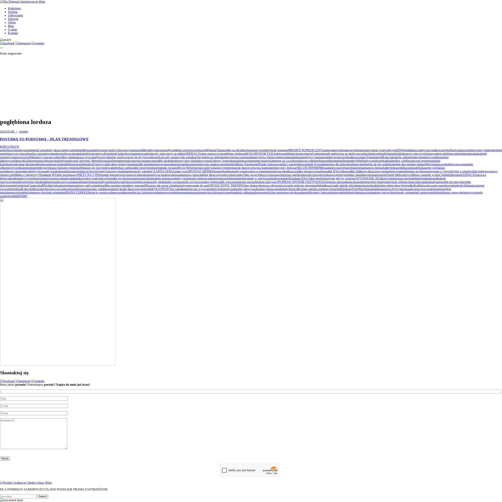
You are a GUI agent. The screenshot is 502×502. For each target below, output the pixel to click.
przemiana (69, 185)
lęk (214, 171)
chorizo (283, 175)
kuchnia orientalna (53, 192)
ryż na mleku (177, 153)
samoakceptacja (17, 164)
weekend (379, 153)
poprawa (436, 164)
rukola (348, 189)
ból (67, 164)
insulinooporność (260, 192)
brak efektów (400, 182)
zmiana (286, 157)
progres (74, 164)
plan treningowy (281, 192)
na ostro (293, 175)
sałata (46, 182)
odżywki (391, 150)
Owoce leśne (104, 157)
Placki (362, 189)
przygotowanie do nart (194, 185)
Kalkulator (14, 8)
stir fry (314, 164)
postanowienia (378, 175)
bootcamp (52, 160)
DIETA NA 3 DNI (88, 175)
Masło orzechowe (185, 150)
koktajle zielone (401, 157)
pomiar (250, 157)
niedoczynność (203, 160)
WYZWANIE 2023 (369, 178)
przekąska (471, 153)
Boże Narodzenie (247, 164)
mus (233, 167)
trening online (196, 178)
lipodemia (15, 178)
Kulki (417, 185)
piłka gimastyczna (308, 171)
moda (407, 150)
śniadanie (328, 167)
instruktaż (29, 167)
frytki (463, 185)
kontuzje (32, 164)
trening (124, 160)
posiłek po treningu (120, 178)
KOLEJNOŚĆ (161, 189)
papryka (268, 160)
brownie (70, 153)
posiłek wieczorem (227, 182)
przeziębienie (229, 178)
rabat (383, 167)
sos (384, 171)
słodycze (67, 150)
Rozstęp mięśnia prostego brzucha (318, 189)
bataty (85, 182)
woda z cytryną (441, 171)
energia (27, 182)
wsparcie (339, 167)
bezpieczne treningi (418, 160)
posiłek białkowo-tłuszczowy (364, 171)
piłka (437, 178)
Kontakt (13, 33)
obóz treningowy (66, 175)
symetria (401, 171)
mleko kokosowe (164, 178)
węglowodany (227, 175)
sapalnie (29, 150)
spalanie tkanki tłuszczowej (125, 189)
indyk (87, 153)
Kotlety (149, 150)
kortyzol (386, 178)
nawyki (189, 160)
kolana (430, 178)
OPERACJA (193, 153)
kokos (92, 182)
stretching (6, 150)
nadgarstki (72, 189)
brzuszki (89, 150)
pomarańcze (409, 189)
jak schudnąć (189, 157)
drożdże (441, 192)
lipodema (144, 175)
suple (255, 189)
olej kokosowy (109, 171)
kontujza (303, 175)
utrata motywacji (268, 182)
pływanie (370, 160)
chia (156, 150)
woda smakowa (212, 164)
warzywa (64, 182)
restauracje (39, 160)
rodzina (358, 150)
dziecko (294, 153)
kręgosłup (179, 175)
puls (191, 164)
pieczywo (471, 192)
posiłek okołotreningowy (169, 160)
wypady (94, 178)
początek (276, 157)
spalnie (226, 164)
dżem (233, 164)
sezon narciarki (248, 182)
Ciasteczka (34, 185)
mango (428, 171)
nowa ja (190, 175)
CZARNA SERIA (163, 171)
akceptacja (305, 153)
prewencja (122, 175)
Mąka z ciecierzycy (27, 175)
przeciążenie (17, 192)
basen (440, 157)
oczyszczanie (425, 189)
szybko (341, 171)
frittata (83, 167)
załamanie (359, 185)
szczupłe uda (336, 185)
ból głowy (112, 164)
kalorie (349, 167)
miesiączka (350, 182)
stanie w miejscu (257, 178)
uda (260, 189)
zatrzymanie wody (374, 150)
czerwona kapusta (260, 167)
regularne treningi (358, 164)
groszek (54, 182)
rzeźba (33, 178)
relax (199, 150)
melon (319, 160)
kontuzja (133, 160)
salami (148, 153)
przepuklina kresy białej (476, 150)
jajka (388, 153)
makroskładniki (71, 178)
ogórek (198, 164)
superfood (230, 192)
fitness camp (419, 175)
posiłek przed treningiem (145, 167)
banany (430, 153)
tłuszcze (292, 171)
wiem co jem (256, 171)
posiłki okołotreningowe (150, 164)
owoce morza (19, 153)
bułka (351, 157)
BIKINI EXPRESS (77, 192)
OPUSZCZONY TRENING (226, 185)
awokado (276, 189)
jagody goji (403, 192)
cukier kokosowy (213, 167)
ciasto (162, 150)
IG (94, 164)
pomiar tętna (108, 175)
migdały (242, 178)
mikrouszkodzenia (108, 160)
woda (208, 178)
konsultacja (23, 171)
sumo (239, 175)
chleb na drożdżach (236, 150)
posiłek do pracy (450, 182)
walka (283, 171)
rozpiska (424, 182)
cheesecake (196, 167)
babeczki (416, 157)
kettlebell (78, 150)
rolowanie (281, 153)
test (231, 171)
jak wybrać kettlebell (440, 175)
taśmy (388, 182)
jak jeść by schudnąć (344, 178)
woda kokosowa (326, 175)
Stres (393, 192)
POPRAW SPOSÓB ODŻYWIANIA (302, 182)
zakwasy (348, 150)
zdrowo (168, 175)
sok (132, 164)
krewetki (338, 192)
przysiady (379, 182)
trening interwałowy (389, 185)
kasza (407, 167)
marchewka (46, 189)
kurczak (456, 150)
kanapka (170, 164)
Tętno (370, 157)
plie (321, 171)
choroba (137, 182)
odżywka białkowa (431, 150)
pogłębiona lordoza (233, 153)
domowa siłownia (270, 185)
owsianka (360, 157)
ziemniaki (372, 189)
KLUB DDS (306, 167)
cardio (363, 153)
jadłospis (125, 192)
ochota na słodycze (347, 153)
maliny (352, 160)
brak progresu (279, 150)
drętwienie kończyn (107, 150)
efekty (427, 164)
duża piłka (243, 192)
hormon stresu (335, 182)
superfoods (222, 171)
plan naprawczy (211, 153)
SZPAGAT (469, 175)
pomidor (328, 160)
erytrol (259, 157)
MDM (318, 167)
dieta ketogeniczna (222, 189)
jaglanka (455, 185)
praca (198, 175)
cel (60, 178)
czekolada (458, 153)
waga (145, 182)
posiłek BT (330, 171)
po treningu (72, 167)
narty (328, 178)
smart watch (182, 171)
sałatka (79, 153)
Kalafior (28, 160)
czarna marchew (440, 185)
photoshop (14, 189)
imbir (14, 196)
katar (59, 185)
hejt (462, 192)
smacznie (413, 182)
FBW (400, 150)
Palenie (211, 150)
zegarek (457, 175)
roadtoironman (178, 192)
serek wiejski (433, 167)
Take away (250, 175)
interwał (108, 167)
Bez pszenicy (113, 185)
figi (342, 189)
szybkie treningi (315, 178)
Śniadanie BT (47, 175)
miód (82, 164)
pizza (302, 160)
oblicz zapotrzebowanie (295, 164)
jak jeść (348, 185)
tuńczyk (104, 178)
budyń (353, 192)
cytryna (40, 171)
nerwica (133, 175)
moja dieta (374, 167)
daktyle (51, 185)
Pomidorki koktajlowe (118, 153)
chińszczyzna (265, 175)
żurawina (84, 189)
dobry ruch (181, 178)
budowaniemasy (48, 164)
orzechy (390, 189)
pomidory (328, 157)
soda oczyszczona (194, 182)
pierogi (216, 178)
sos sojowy (453, 192)
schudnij (411, 178)
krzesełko (408, 185)
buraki (414, 167)
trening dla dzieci (336, 164)
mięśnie (421, 178)
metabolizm (340, 160)
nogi (370, 182)
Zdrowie (13, 19)
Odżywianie (15, 15)
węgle (85, 178)
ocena (142, 160)
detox (35, 189)
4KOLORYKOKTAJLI (260, 153)
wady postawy (172, 157)
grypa (343, 175)
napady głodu (156, 182)
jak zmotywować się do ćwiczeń (132, 157)
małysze (435, 182)
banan (471, 185)
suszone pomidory (259, 150)
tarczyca (101, 164)
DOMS (22, 196)
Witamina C (36, 157)
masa (190, 192)
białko (324, 185)
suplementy (201, 192)
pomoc (54, 178)
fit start (331, 153)
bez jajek (210, 182)
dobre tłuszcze (210, 175)
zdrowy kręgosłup (223, 160)
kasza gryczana (86, 157)
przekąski (371, 185)
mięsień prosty (419, 192)
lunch (463, 182)
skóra (356, 167)
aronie (11, 185)
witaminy (18, 150)
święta (123, 150)
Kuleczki (26, 189)
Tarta (390, 175)
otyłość (447, 150)
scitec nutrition (99, 189)
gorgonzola (341, 157)
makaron (75, 182)
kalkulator (389, 160)
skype (312, 175)
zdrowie (228, 157)
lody (32, 171)
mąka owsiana (174, 182)
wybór (267, 189)
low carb (401, 160)
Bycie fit (183, 167)
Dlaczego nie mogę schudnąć (162, 185)
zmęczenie (239, 157)
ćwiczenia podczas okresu (297, 185)
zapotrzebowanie (115, 182)
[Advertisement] (251, 86)
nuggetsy (303, 157)
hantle (316, 185)
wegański (282, 178)
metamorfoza (272, 171)
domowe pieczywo (414, 153)
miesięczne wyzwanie (197, 189)
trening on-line (415, 171)
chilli (141, 150)
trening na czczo (283, 160)
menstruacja (398, 178)
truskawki (363, 192)
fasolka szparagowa (39, 153)
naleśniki (396, 153)
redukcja (40, 167)
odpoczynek (429, 157)
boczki (212, 192)
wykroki (37, 182)
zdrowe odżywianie (87, 185)
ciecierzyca (97, 153)
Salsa (421, 167)
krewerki (337, 150)
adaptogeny (162, 192)
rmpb (227, 167)
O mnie (12, 29)
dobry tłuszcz (54, 150)
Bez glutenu (69, 157)
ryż (48, 167)
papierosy (138, 153)
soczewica (22, 157)
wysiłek (310, 160)
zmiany (73, 171)
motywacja (156, 175)
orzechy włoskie (141, 171)
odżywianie (240, 171)
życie (398, 189)
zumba (322, 164)
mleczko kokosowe (143, 192)
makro (89, 164)
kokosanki (62, 171)
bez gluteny (252, 185)
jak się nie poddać (380, 164)
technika (392, 167)
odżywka (50, 171)
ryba (127, 164)
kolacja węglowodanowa (104, 192)
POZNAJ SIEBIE (200, 171)
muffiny (309, 192)
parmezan (138, 178)
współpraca (16, 160)
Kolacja (387, 157)
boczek (425, 185)
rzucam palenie (53, 157)
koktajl (378, 157)
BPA (44, 185)
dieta (421, 164)
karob (379, 160)
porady (100, 182)
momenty (374, 192)
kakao (382, 189)
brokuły (391, 171)
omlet (400, 167)
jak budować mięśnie (210, 157)
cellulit (446, 164)
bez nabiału (177, 189)
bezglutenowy (33, 192)
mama (61, 164)
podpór (432, 192)
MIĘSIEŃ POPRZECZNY (305, 150)
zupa (276, 175)
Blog (11, 26)
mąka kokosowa (270, 164)
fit (288, 153)
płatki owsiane (169, 167)
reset (102, 185)
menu (324, 153)
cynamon (132, 150)
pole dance (242, 167)
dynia (18, 185)
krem (25, 185)
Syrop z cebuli (460, 171)
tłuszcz (415, 150)
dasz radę (124, 167)
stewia (150, 160)
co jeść (267, 157)
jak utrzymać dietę (86, 160)
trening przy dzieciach (284, 167)
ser (338, 175)
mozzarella (181, 164)
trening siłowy (243, 189)
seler (115, 167)
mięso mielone (443, 153)
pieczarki (9, 175)
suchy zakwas (160, 153)
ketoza (293, 189)
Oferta (12, 22)
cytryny (385, 192)
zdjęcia (170, 150)
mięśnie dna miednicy (404, 164)
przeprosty (43, 178)
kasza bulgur (57, 167)
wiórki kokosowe (480, 171)
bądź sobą (40, 150)
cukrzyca (406, 175)
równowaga (457, 164)
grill (204, 150)
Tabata (220, 150)
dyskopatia (297, 192)
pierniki (147, 189)
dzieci (285, 189)
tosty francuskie (323, 192)
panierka (240, 160)
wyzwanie (60, 189)
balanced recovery (89, 171)
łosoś (296, 160)
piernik (495, 150)
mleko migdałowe (358, 175)
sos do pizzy (95, 167)
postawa (327, 150)
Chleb (397, 175)
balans (364, 167)
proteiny (18, 182)
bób (346, 192)
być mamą (315, 157)
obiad (370, 153)
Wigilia (360, 160)
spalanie (362, 182)
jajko (122, 164)
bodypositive (67, 160)
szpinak (272, 178)
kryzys (25, 178)
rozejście (157, 157)
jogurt (436, 189)
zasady (220, 192)
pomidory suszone (133, 185)
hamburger (58, 153)
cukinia (148, 178)
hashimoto (124, 171)
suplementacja (254, 160)
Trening (12, 12)
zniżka (19, 167)
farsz (129, 182)
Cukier (316, 153)
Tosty (355, 189)
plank (294, 157)
